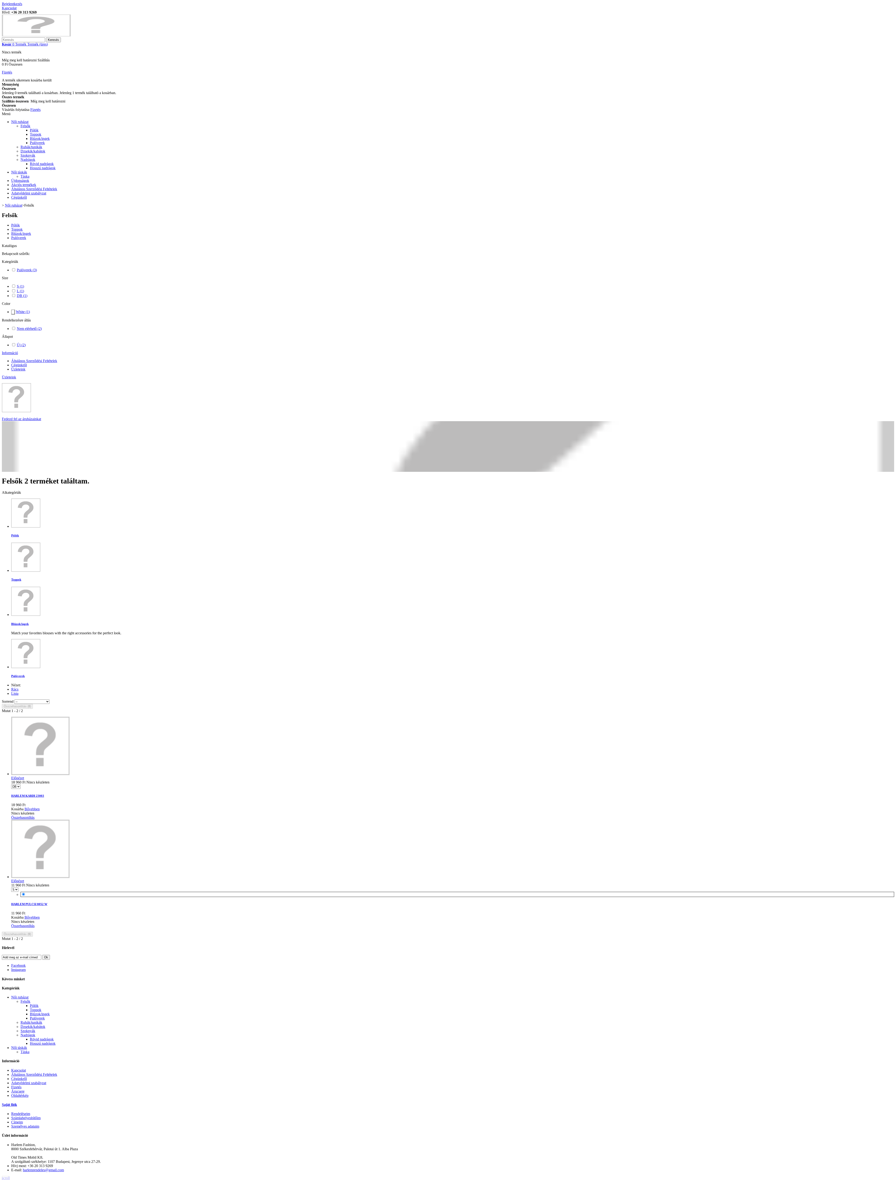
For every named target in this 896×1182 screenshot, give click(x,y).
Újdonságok (20, 181)
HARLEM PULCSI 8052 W (29, 904)
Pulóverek (37, 143)
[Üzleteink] (16, 411)
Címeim (17, 1122)
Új (21, 345)
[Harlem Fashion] (36, 35)
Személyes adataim (25, 1126)
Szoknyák (28, 155)
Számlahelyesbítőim (26, 1118)
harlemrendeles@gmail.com (43, 1170)
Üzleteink (18, 369)
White (23, 312)
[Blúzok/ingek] (25, 615)
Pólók (34, 130)
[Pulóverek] (25, 667)
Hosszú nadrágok (43, 168)
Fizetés (16, 1087)
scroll (6, 1178)
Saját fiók (9, 1105)
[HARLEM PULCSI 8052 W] (40, 877)
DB (22, 296)
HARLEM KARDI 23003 (27, 795)
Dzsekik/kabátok (33, 151)
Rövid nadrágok (42, 164)
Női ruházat (19, 122)
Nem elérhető (29, 329)
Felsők (25, 126)
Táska (25, 176)
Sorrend (8, 701)
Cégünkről (19, 197)
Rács (14, 689)
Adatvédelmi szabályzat (28, 193)
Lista (14, 693)
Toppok (35, 134)
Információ (10, 353)
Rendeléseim (20, 1114)
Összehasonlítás (23, 817)
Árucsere (17, 1091)
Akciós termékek (23, 185)
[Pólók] (25, 526)
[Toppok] (25, 570)
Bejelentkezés (12, 4)
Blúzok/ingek (40, 139)
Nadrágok (28, 160)
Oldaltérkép (19, 1095)
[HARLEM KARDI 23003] (40, 774)
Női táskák (19, 172)
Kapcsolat (9, 8)
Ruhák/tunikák (31, 147)
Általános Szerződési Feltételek (34, 189)
